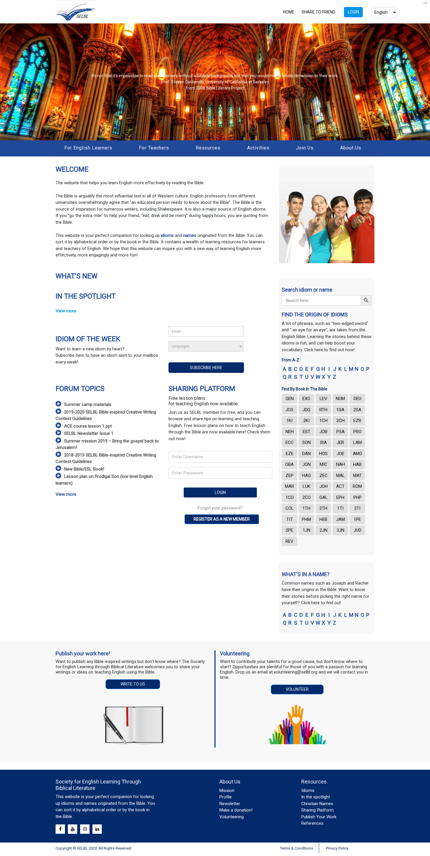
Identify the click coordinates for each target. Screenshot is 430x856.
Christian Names (317, 803)
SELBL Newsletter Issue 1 (88, 433)
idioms (168, 235)
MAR (289, 486)
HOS (323, 453)
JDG (306, 409)
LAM (357, 442)
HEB (323, 519)
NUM (340, 398)
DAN (306, 453)
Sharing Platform (317, 810)
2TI (357, 508)
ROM (357, 486)
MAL (340, 475)
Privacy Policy (337, 848)
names (189, 235)
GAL (323, 497)
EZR (357, 420)
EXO (306, 398)
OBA (289, 464)
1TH (306, 508)
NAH (340, 464)
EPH (340, 497)
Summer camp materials (87, 404)
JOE (340, 453)
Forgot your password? (220, 508)
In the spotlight (315, 797)
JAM (340, 519)
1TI (340, 508)
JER (340, 442)
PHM (306, 519)
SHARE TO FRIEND (318, 12)
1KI (289, 420)
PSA (340, 431)
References (312, 823)
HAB (357, 464)
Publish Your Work (318, 816)
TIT (289, 519)
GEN (289, 398)
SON (306, 442)
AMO (357, 453)
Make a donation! (235, 810)
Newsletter (229, 803)
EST (306, 431)
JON (306, 464)
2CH (340, 420)
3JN (340, 530)
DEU (357, 398)
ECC (289, 442)
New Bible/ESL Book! (84, 469)
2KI (306, 420)
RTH (323, 409)
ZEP (289, 475)
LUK (306, 486)
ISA (323, 442)
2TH (323, 508)
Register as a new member (222, 519)
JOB (323, 431)
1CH (323, 420)
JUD (357, 530)
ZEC (323, 475)
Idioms (307, 790)
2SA (357, 409)
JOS (289, 409)
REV (289, 541)
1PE (357, 519)
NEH (289, 431)
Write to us (133, 684)
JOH (323, 486)
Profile (225, 797)
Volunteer (297, 689)
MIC (323, 464)
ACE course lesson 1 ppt (88, 426)
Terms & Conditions (296, 848)
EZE (289, 453)
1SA (340, 409)
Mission (226, 790)
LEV (323, 398)
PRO (357, 431)
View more (66, 311)
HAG (306, 475)
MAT (357, 475)
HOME (288, 12)
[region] (215, 81)
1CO (289, 497)
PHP (357, 497)
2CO (306, 497)
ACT (340, 486)
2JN (323, 530)
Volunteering (231, 816)
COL (289, 508)
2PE (289, 530)
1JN (306, 530)
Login (353, 12)
